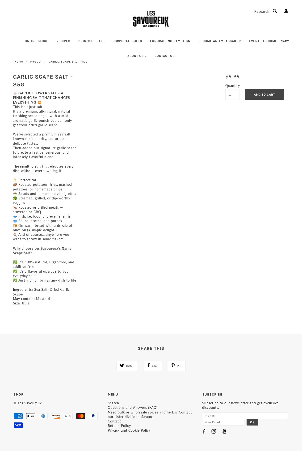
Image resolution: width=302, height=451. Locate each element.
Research (262, 11)
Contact (114, 421)
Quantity (232, 86)
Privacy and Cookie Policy (129, 430)
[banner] (151, 19)
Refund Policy (119, 426)
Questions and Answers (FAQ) (133, 407)
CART (285, 41)
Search (113, 403)
